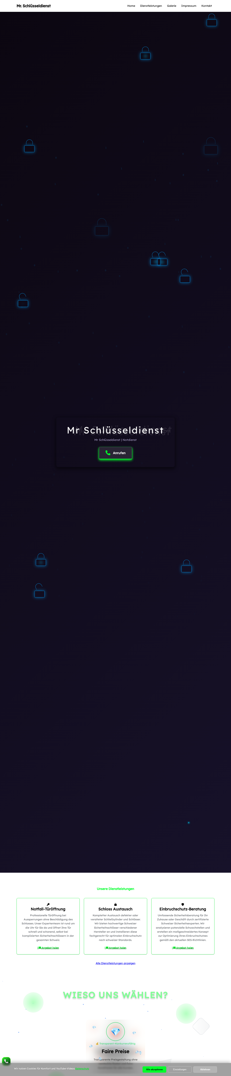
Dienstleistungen (151, 5)
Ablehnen (205, 1069)
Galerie (171, 5)
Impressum (188, 5)
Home (131, 5)
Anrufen (119, 453)
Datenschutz (82, 1068)
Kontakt (206, 5)
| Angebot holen (48, 947)
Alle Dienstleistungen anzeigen (115, 963)
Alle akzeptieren (154, 1069)
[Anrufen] (6, 1061)
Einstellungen (179, 1069)
